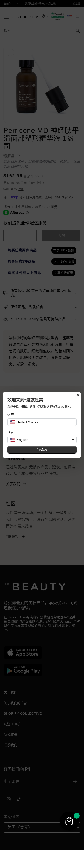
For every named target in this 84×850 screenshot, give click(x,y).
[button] (42, 422)
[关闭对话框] (78, 395)
